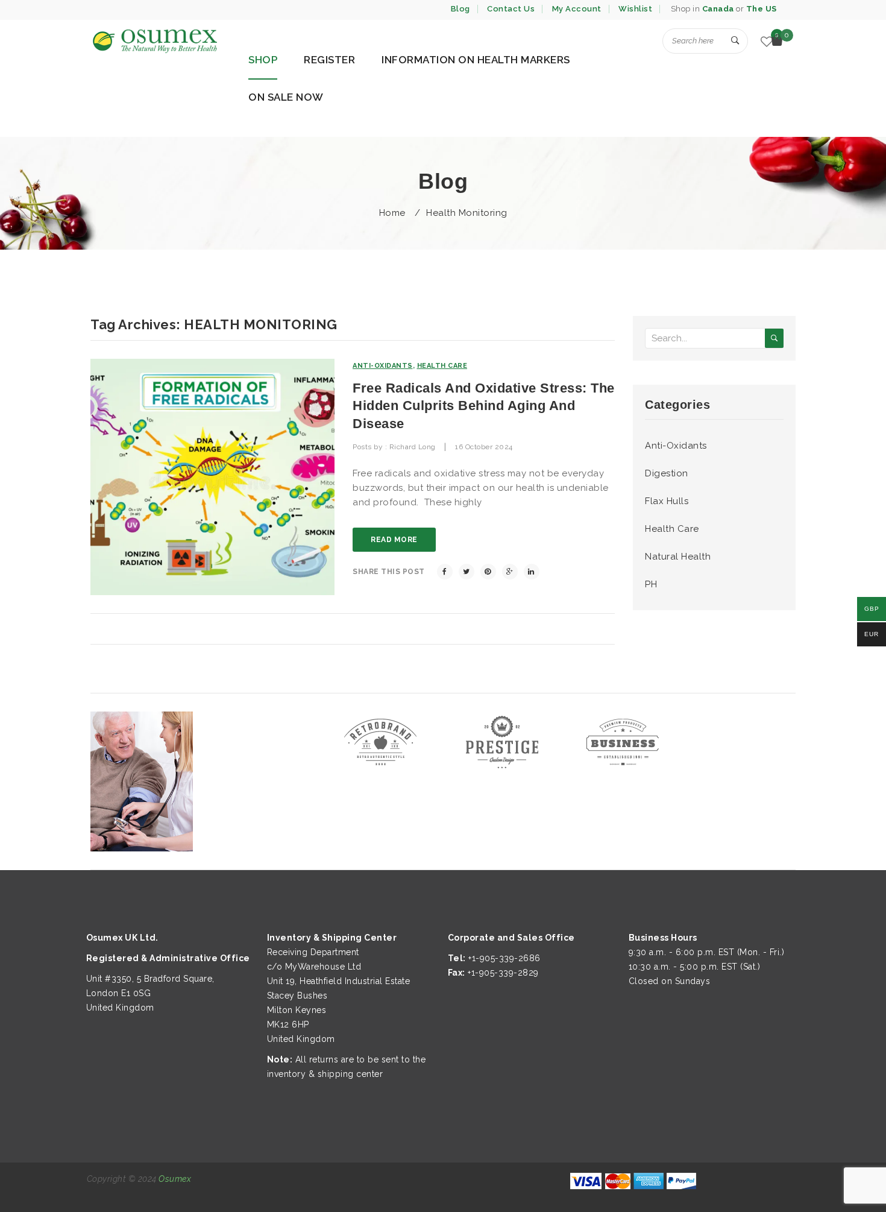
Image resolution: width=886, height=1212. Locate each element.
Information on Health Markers (476, 60)
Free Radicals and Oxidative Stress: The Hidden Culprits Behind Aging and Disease (484, 405)
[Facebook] (445, 571)
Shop (262, 60)
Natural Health (678, 556)
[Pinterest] (488, 571)
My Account (577, 8)
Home (392, 212)
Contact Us (511, 8)
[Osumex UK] (153, 41)
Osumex (175, 1179)
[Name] (735, 41)
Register (329, 60)
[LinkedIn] (531, 571)
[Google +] (510, 571)
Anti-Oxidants (383, 366)
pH (651, 584)
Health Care (442, 366)
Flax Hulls (666, 501)
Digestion (666, 473)
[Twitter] (466, 571)
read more (394, 539)
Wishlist (635, 8)
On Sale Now (286, 97)
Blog (460, 8)
